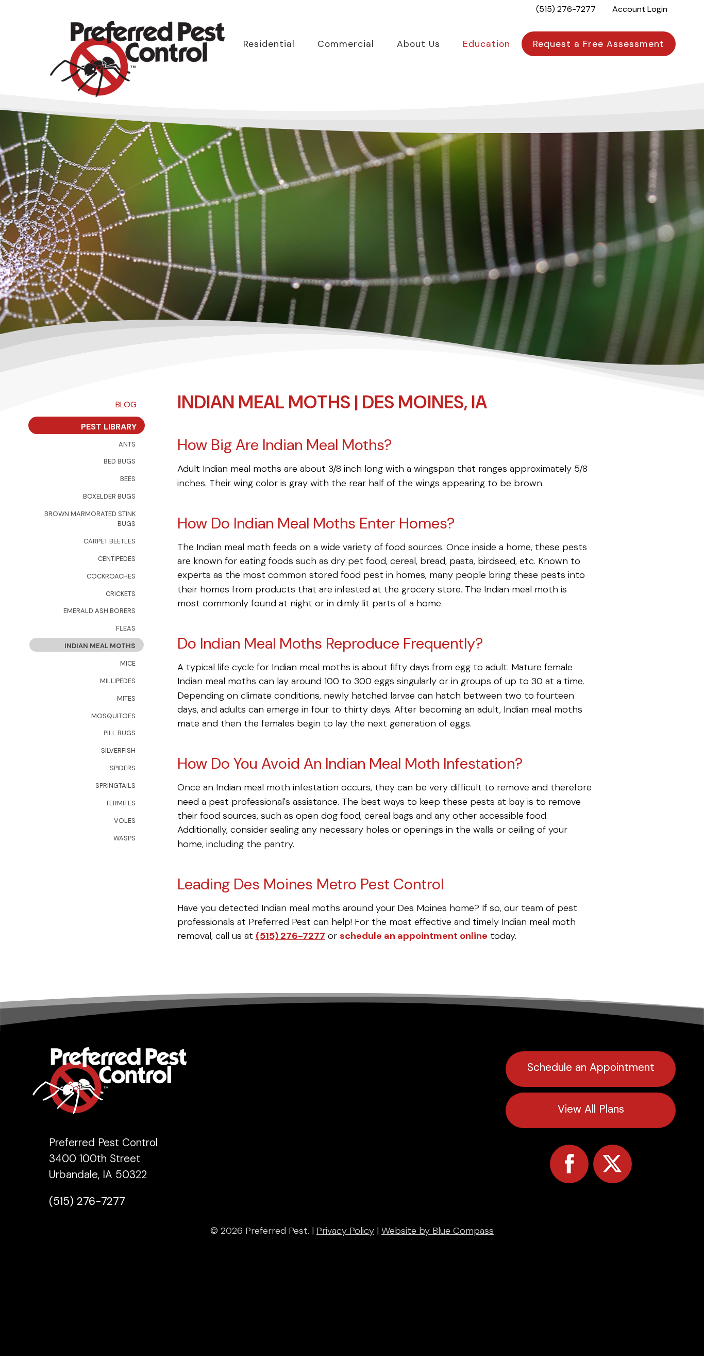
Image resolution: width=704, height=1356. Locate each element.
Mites (126, 698)
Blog (126, 404)
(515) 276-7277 (290, 936)
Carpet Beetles (109, 541)
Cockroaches (111, 576)
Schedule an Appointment (591, 1067)
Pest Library (109, 426)
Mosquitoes (113, 716)
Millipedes (118, 680)
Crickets (121, 593)
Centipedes (117, 558)
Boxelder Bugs (109, 496)
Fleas (126, 628)
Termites (121, 803)
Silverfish (118, 750)
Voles (125, 820)
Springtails (115, 785)
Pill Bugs (120, 733)
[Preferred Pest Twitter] (612, 1164)
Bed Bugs (120, 461)
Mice (128, 663)
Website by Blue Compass (437, 1231)
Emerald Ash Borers (99, 610)
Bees (128, 478)
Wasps (124, 838)
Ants (127, 444)
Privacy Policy (345, 1231)
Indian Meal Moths (100, 645)
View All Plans (591, 1109)
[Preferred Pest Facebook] (569, 1164)
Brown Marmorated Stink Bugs (90, 518)
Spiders (123, 768)
